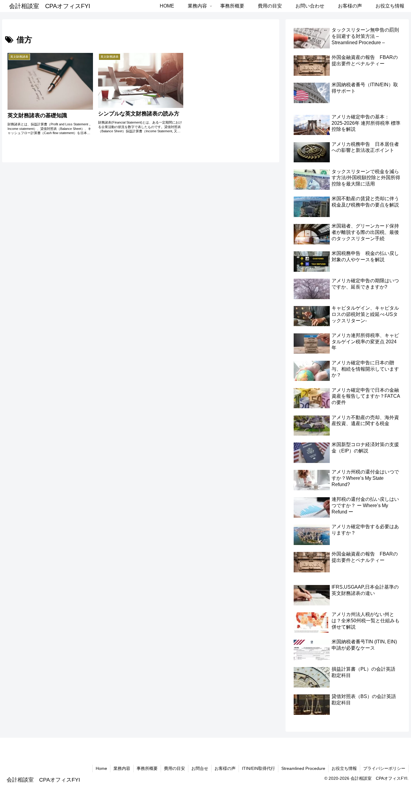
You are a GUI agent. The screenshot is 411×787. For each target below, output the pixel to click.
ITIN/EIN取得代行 (258, 768)
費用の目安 (174, 768)
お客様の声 (225, 768)
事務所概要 (147, 768)
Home (101, 768)
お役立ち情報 (344, 768)
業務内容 (121, 768)
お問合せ (199, 768)
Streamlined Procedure (303, 768)
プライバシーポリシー (384, 768)
